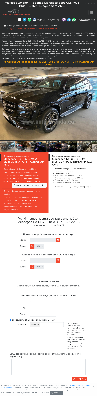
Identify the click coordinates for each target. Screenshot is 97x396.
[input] (43, 240)
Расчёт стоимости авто (27, 185)
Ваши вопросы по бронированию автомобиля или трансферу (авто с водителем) (46, 355)
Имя (24, 308)
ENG (93, 3)
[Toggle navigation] (91, 12)
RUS (86, 3)
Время (23, 246)
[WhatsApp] (29, 20)
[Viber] (19, 20)
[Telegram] (24, 20)
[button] (23, 146)
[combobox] (35, 324)
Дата (23, 240)
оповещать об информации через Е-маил (33, 320)
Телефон (22, 325)
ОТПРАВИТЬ (79, 379)
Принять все (56, 393)
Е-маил (23, 314)
